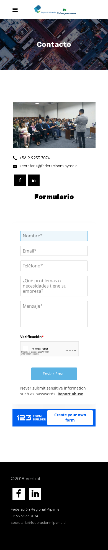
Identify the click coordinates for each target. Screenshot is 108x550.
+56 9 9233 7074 (25, 516)
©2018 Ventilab (26, 478)
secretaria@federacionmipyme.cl (38, 523)
